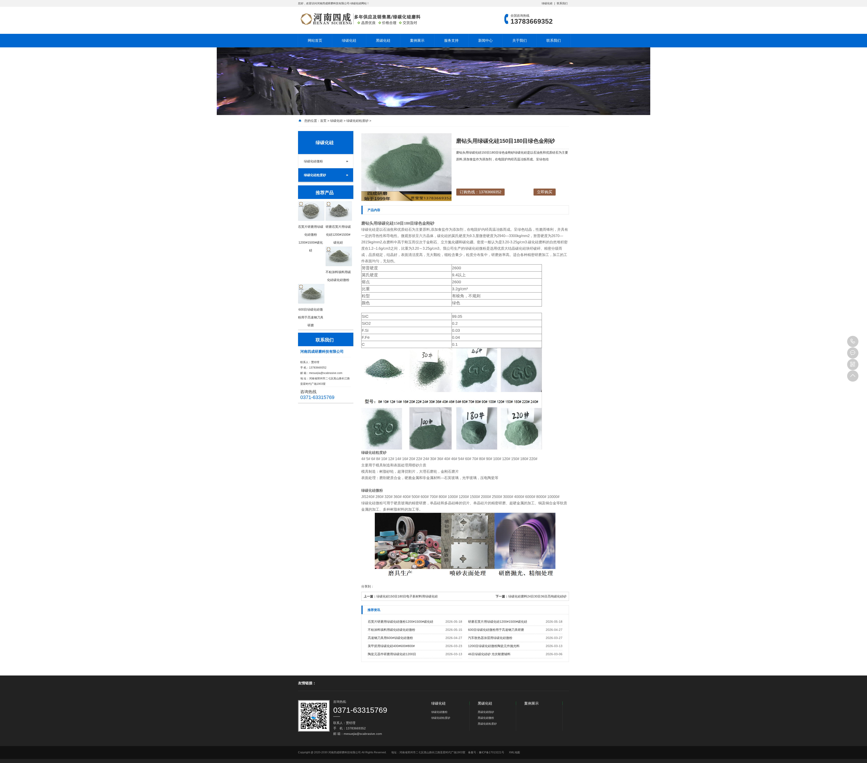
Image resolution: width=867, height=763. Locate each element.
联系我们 (562, 3)
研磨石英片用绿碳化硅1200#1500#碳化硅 (497, 621)
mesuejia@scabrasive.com (325, 373)
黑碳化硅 (383, 40)
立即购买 (544, 192)
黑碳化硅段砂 (486, 712)
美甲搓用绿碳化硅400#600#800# (391, 646)
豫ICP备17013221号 (491, 752)
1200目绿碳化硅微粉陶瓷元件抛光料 (494, 646)
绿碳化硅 (547, 3)
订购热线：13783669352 (480, 192)
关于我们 (519, 40)
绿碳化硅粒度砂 (357, 120)
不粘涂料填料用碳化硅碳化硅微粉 (391, 630)
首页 (323, 120)
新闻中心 (485, 40)
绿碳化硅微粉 (313, 161)
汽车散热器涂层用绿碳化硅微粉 (490, 638)
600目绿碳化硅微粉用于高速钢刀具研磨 (496, 630)
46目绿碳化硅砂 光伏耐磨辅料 (489, 654)
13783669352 (852, 341)
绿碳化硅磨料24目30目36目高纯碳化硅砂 (537, 596)
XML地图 (514, 752)
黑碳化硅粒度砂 (487, 723)
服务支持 (451, 40)
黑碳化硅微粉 (486, 717)
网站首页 (315, 40)
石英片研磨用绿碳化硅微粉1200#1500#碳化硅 (400, 621)
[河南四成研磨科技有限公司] (360, 19)
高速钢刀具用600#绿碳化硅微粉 (390, 638)
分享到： (367, 586)
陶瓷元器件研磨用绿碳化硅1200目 (392, 654)
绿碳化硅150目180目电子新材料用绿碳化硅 (407, 596)
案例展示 (417, 40)
